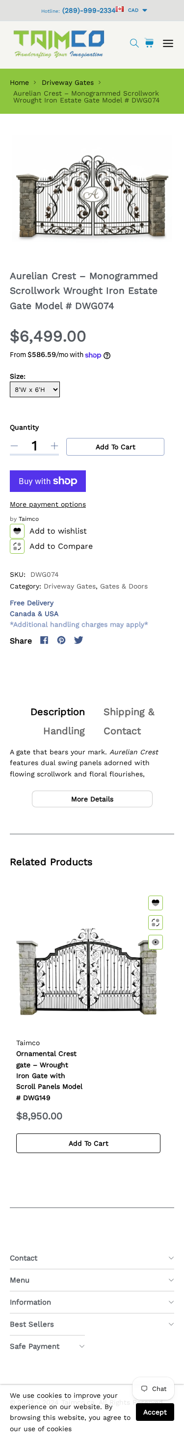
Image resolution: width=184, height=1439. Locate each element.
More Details (92, 799)
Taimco (29, 518)
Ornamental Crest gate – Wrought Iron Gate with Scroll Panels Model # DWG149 (49, 1076)
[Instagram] (96, 640)
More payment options (48, 504)
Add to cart (115, 447)
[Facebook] (44, 640)
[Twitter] (78, 640)
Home (19, 82)
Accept (155, 1412)
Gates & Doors (124, 586)
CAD (132, 10)
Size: (18, 376)
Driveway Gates (68, 82)
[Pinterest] (61, 640)
